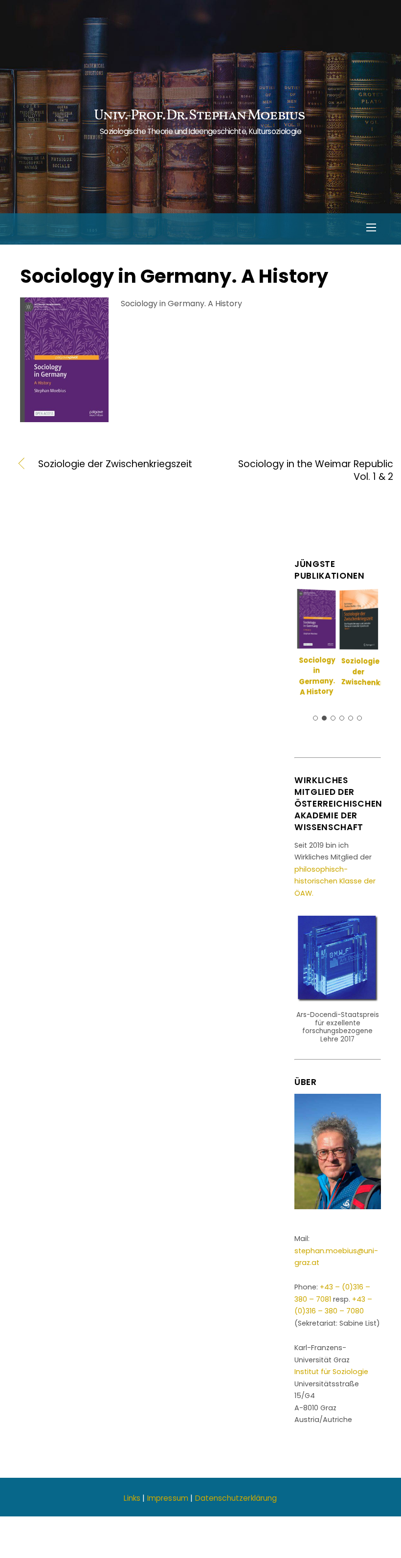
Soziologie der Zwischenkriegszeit (115, 464)
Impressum (167, 1498)
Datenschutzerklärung (236, 1498)
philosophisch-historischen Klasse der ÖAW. (335, 881)
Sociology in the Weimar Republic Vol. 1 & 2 (310, 470)
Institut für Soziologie (331, 1372)
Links (132, 1498)
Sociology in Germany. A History (174, 276)
